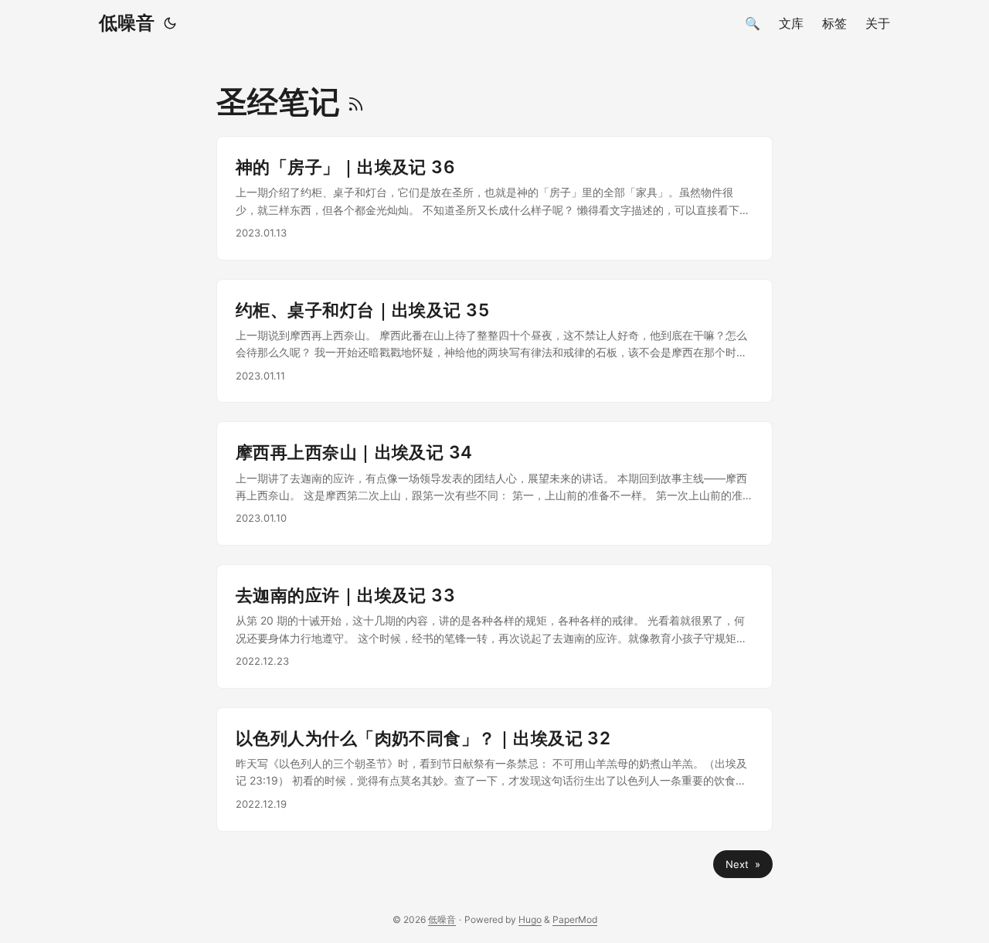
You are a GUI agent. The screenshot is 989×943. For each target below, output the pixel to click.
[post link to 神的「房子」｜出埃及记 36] (494, 198)
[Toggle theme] (170, 23)
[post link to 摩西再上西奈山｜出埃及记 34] (494, 483)
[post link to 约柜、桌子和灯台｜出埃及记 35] (494, 341)
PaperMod (574, 919)
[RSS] (356, 102)
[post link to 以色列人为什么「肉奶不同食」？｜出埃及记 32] (494, 769)
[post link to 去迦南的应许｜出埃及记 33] (494, 626)
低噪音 (127, 23)
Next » (743, 864)
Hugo (530, 919)
